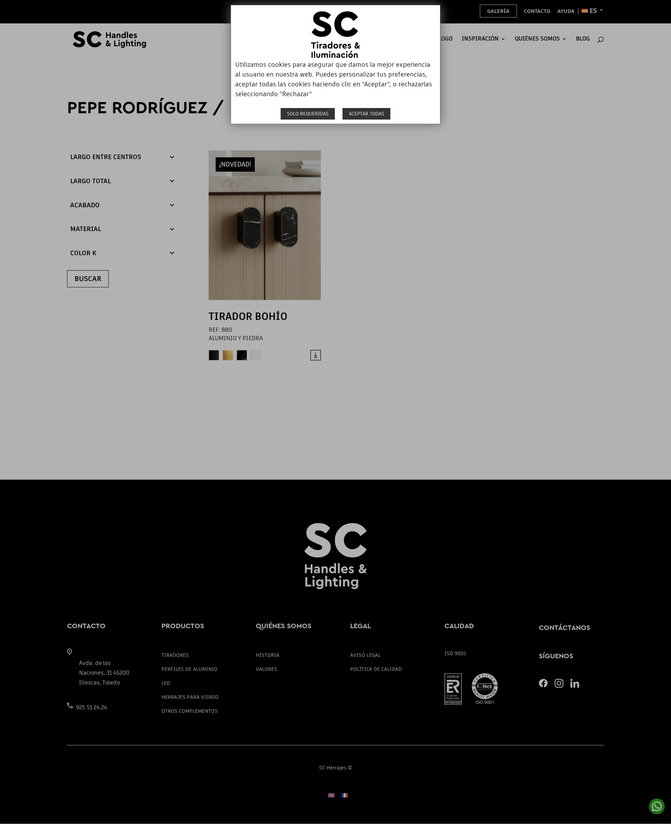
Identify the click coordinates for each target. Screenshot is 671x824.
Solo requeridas (308, 113)
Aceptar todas (366, 113)
